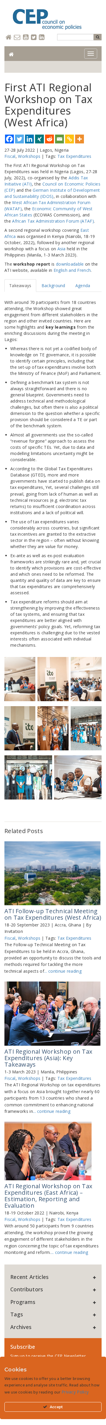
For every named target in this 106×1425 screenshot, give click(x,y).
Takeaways (20, 285)
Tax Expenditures (74, 156)
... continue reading (63, 971)
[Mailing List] (17, 37)
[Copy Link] (69, 139)
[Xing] (39, 139)
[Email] (59, 139)
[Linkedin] (41, 37)
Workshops (29, 156)
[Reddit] (49, 139)
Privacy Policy (75, 1392)
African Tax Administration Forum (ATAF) (53, 221)
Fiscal (10, 156)
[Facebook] (9, 139)
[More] (79, 139)
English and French (72, 270)
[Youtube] (26, 37)
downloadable (70, 264)
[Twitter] (34, 37)
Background (53, 285)
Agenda (82, 285)
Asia (61, 248)
